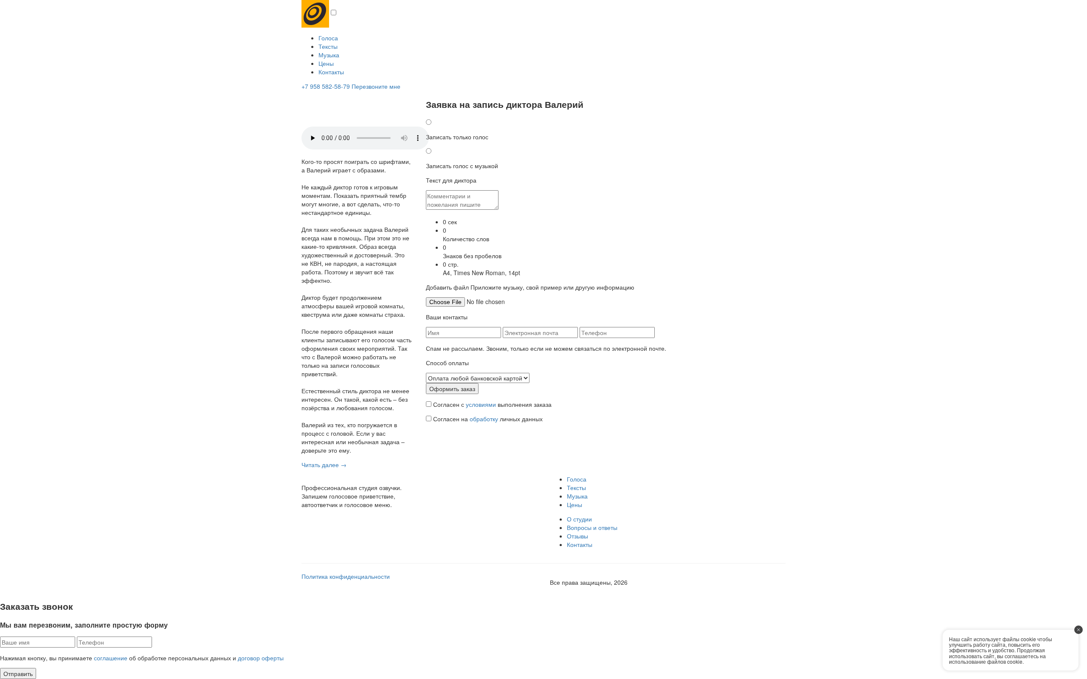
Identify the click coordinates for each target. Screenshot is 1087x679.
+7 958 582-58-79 (325, 86)
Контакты (331, 72)
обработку (484, 418)
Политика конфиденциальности (345, 576)
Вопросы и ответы (592, 527)
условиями (481, 404)
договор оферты (261, 658)
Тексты (328, 46)
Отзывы (577, 536)
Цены (326, 63)
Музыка (328, 55)
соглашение (110, 658)
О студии (579, 519)
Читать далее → (323, 464)
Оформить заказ (452, 388)
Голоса (328, 38)
